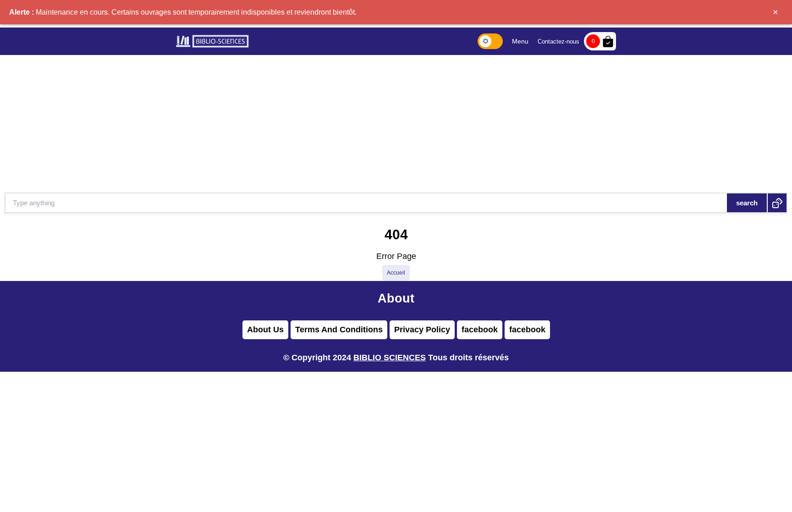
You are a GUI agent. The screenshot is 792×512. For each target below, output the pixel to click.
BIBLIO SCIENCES (389, 357)
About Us (265, 329)
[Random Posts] (777, 202)
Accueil (396, 273)
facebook (480, 329)
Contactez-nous (558, 41)
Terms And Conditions (339, 329)
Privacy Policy (422, 329)
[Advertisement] (396, 124)
